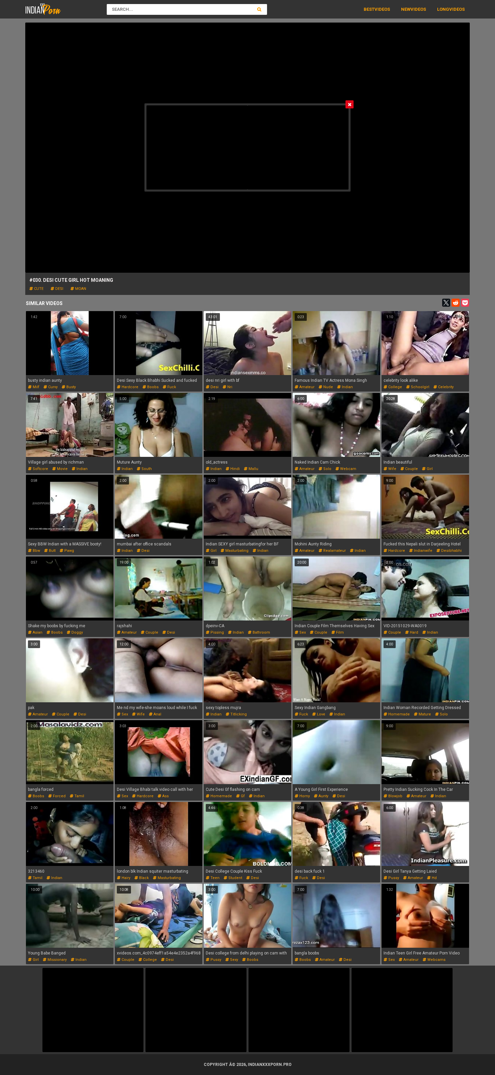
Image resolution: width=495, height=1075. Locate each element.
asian (37, 632)
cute (38, 289)
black (143, 878)
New (405, 9)
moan (80, 289)
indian (347, 387)
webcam (347, 469)
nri (229, 387)
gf (242, 796)
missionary (56, 960)
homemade (398, 714)
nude (327, 387)
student (234, 878)
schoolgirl (419, 387)
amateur (306, 387)
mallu (253, 469)
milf (35, 387)
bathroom (261, 632)
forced (59, 796)
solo (326, 469)
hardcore (129, 387)
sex (302, 632)
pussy (393, 878)
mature (424, 714)
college (394, 387)
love (320, 714)
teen (214, 878)
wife (391, 469)
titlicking (238, 714)
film (339, 632)
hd (434, 878)
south (146, 469)
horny (304, 796)
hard (413, 632)
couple (411, 469)
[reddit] (456, 303)
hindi (234, 469)
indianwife (422, 550)
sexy (233, 960)
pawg (68, 550)
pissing (216, 632)
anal (157, 714)
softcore (40, 469)
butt (52, 550)
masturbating (236, 550)
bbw (36, 550)
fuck (171, 387)
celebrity (445, 387)
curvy (52, 387)
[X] (446, 303)
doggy (76, 632)
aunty (323, 796)
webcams (436, 960)
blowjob (394, 796)
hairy (125, 878)
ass (165, 796)
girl (429, 469)
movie (62, 469)
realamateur (334, 550)
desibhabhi (451, 550)
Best (369, 9)
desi (58, 289)
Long (443, 9)
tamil (78, 796)
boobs (152, 387)
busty (70, 387)
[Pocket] (465, 303)
